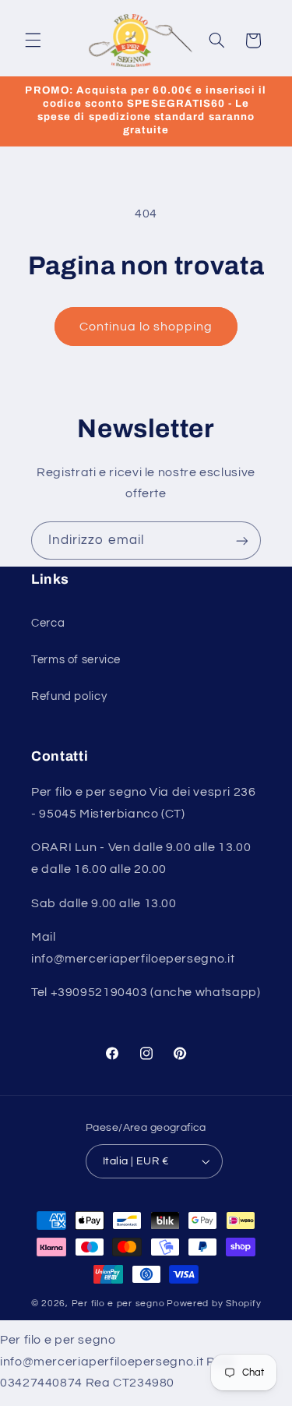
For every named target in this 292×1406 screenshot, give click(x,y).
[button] (33, 40)
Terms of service (76, 660)
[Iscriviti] (242, 540)
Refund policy (69, 696)
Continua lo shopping (146, 326)
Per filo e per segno (118, 1303)
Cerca (48, 623)
